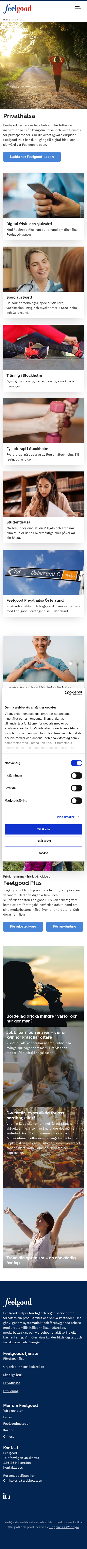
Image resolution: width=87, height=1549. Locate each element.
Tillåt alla (43, 829)
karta (34, 1458)
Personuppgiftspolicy (19, 1475)
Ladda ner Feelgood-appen (32, 157)
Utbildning (10, 1391)
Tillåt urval (43, 841)
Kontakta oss (13, 1467)
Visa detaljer (65, 817)
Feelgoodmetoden (16, 1423)
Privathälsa (11, 1383)
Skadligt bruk (13, 1375)
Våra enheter (13, 1411)
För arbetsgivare (23, 926)
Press (7, 1417)
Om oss (8, 1436)
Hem (5, 19)
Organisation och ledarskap (23, 1367)
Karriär (8, 1430)
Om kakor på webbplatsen (22, 1480)
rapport (12, 1053)
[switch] (76, 775)
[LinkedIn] (6, 1496)
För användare (64, 926)
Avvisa (43, 853)
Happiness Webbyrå (64, 1527)
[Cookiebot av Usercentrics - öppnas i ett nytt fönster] (64, 693)
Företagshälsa (14, 1358)
